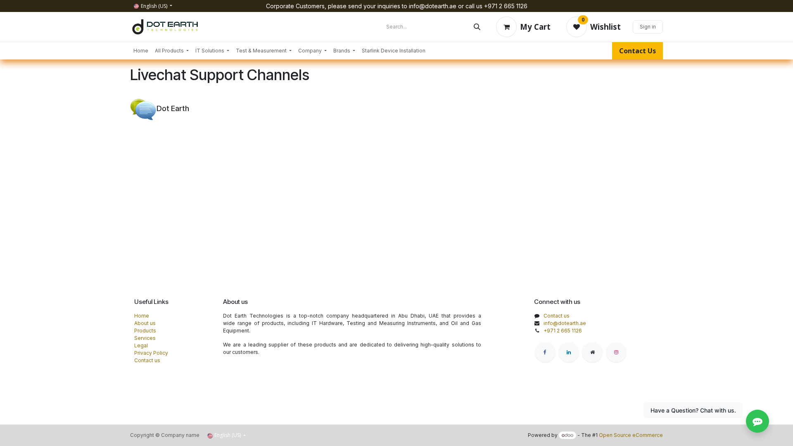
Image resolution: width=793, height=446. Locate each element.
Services (145, 338)
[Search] (477, 27)
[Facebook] (545, 352)
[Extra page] (592, 352)
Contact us (147, 360)
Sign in (648, 27)
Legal (141, 345)
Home (141, 316)
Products (145, 330)
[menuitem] (141, 51)
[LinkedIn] (569, 352)
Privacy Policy (151, 353)
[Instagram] (616, 352)
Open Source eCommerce (631, 435)
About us (145, 323)
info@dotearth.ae (565, 323)
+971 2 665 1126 (563, 330)
